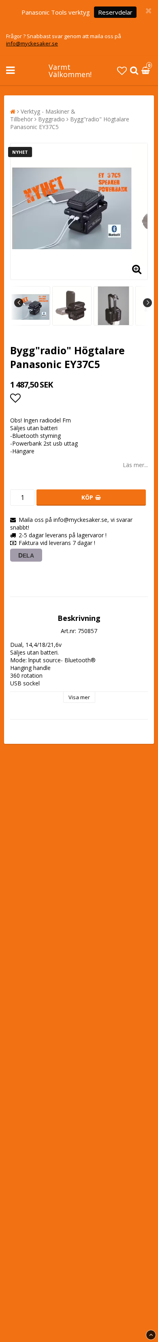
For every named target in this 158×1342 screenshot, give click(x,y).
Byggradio (51, 119)
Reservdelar (115, 12)
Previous (18, 302)
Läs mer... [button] (135, 465)
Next (147, 302)
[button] (122, 70)
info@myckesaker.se (32, 43)
